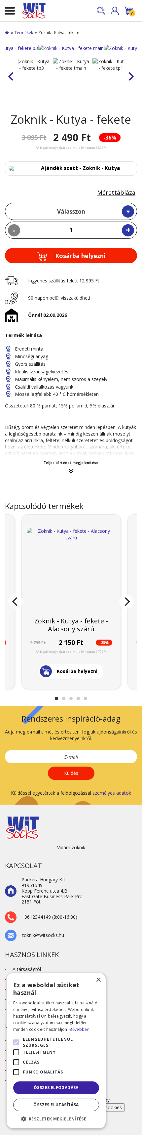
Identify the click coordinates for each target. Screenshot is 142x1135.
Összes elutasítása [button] (56, 1105)
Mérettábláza (116, 192)
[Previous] (15, 601)
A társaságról (27, 969)
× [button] (98, 980)
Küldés (71, 773)
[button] (115, 11)
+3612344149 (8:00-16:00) (49, 917)
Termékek (24, 32)
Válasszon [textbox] (71, 211)
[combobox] (71, 211)
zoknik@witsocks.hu (42, 935)
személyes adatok (111, 793)
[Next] (126, 601)
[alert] (56, 1050)
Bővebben (79, 1029)
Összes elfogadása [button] (56, 1087)
